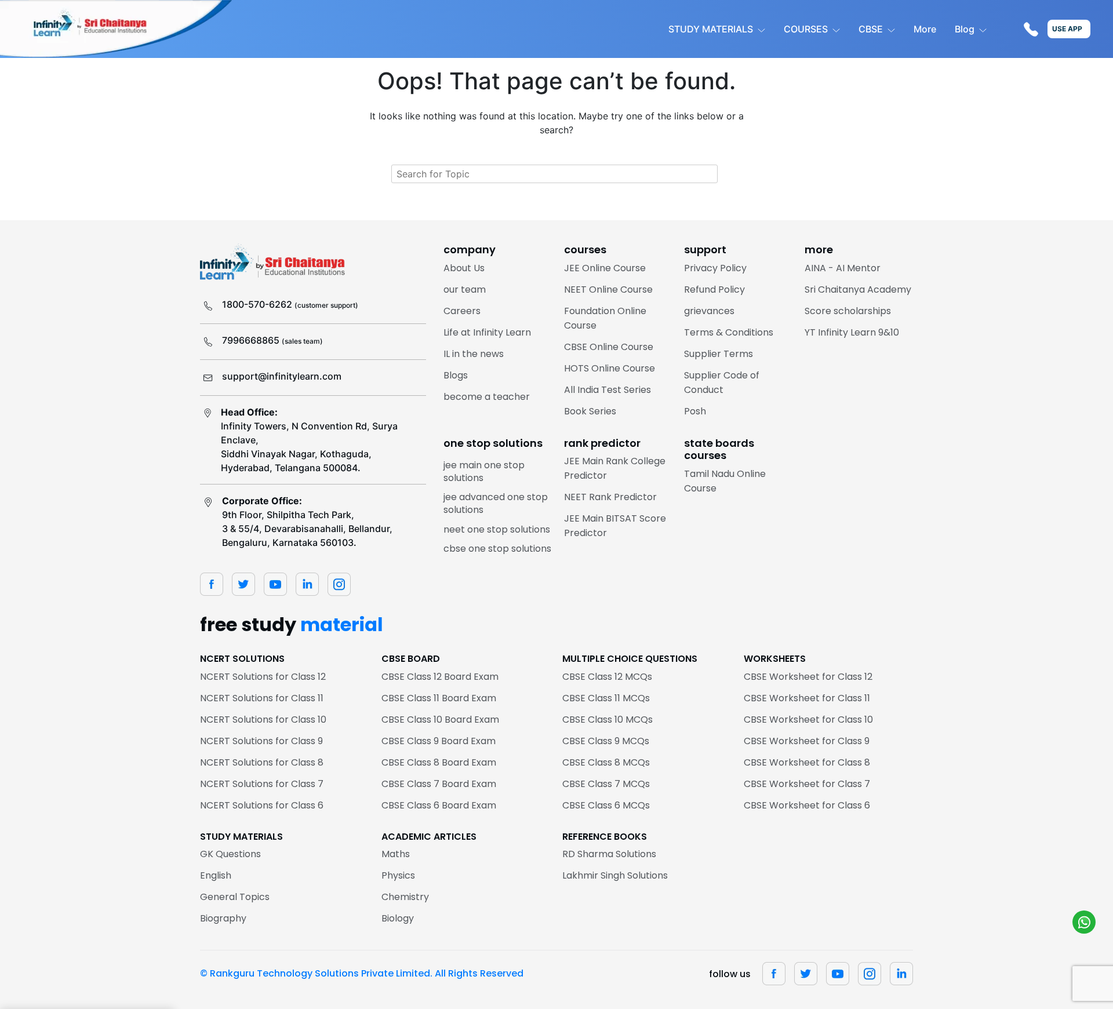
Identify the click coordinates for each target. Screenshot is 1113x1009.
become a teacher (486, 396)
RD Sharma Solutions (609, 854)
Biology (397, 918)
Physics (398, 875)
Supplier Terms (718, 353)
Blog (964, 29)
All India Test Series (607, 389)
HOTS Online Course (609, 368)
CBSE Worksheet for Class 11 (807, 698)
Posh (695, 411)
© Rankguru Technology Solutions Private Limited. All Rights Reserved (361, 973)
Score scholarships (848, 311)
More (925, 29)
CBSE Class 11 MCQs (606, 698)
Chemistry (405, 897)
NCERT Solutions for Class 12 (263, 676)
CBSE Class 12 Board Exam (440, 676)
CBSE (871, 29)
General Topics (235, 897)
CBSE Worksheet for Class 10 (808, 719)
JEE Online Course (605, 268)
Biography (223, 918)
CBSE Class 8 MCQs (606, 762)
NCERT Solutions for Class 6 (261, 805)
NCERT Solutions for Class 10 (263, 719)
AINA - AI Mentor (843, 268)
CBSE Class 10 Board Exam (440, 719)
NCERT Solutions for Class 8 (261, 762)
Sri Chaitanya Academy (858, 289)
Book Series (590, 411)
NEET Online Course (608, 289)
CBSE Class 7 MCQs (606, 784)
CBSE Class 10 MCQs (607, 719)
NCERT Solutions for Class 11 (261, 698)
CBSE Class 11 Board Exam (438, 698)
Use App (1067, 28)
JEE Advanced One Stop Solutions (495, 503)
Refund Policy (714, 289)
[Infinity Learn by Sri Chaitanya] (116, 29)
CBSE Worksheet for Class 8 (807, 762)
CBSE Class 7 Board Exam (438, 784)
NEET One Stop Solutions (496, 529)
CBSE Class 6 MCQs (606, 805)
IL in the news (473, 353)
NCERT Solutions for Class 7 (261, 784)
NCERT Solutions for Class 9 (261, 741)
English (215, 875)
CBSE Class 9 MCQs (605, 741)
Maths (395, 854)
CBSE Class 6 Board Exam (438, 805)
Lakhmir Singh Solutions (615, 875)
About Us (464, 268)
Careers (462, 311)
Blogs (455, 375)
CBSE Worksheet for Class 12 (808, 676)
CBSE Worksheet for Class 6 (807, 805)
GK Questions (230, 854)
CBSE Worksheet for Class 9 (807, 741)
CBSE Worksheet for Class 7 (807, 784)
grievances (709, 311)
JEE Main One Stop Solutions (484, 471)
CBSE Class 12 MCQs (607, 676)
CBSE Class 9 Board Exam (438, 741)
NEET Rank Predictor (610, 497)
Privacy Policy (715, 268)
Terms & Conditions (728, 332)
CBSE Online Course (608, 347)
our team (464, 289)
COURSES (806, 29)
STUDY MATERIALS (710, 29)
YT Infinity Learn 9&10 (852, 332)
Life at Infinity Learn (487, 332)
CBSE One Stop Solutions (497, 548)
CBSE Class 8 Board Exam (438, 762)
